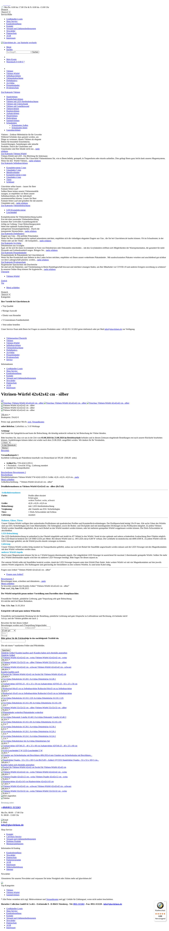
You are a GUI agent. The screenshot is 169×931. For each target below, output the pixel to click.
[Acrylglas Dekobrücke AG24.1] (15, 736)
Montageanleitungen (14, 844)
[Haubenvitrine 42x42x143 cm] (15, 781)
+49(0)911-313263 (11, 807)
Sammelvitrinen (12, 120)
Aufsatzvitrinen (12, 113)
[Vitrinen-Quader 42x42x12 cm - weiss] (18, 777)
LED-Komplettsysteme (16, 210)
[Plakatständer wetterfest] (12, 712)
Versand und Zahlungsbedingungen (21, 28)
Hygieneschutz (12, 357)
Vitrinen (9, 340)
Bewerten (5, 450)
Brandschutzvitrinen (14, 99)
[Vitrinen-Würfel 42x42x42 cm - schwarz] (19, 667)
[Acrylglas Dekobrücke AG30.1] (15, 727)
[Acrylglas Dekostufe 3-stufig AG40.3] (18, 717)
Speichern (6, 650)
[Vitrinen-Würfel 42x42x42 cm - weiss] (18, 657)
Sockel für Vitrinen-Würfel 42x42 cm (50, 674)
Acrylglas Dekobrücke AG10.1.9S (46, 703)
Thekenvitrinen (12, 108)
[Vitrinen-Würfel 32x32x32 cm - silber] (18, 662)
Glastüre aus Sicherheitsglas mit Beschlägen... (73, 755)
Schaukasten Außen (20, 125)
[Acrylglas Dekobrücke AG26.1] (15, 731)
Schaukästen (11, 123)
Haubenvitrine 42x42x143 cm (41, 781)
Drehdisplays (11, 350)
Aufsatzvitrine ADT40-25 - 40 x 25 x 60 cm (58, 746)
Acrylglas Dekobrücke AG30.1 (43, 727)
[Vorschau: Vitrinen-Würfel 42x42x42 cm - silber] (22, 403)
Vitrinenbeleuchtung (14, 348)
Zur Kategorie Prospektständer (14, 253)
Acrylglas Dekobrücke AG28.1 (43, 679)
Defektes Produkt (13, 841)
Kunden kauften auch (24, 653)
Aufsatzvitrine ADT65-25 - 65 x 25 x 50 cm (58, 684)
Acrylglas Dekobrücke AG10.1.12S (49, 698)
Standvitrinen (11, 97)
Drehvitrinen (11, 118)
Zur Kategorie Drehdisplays (12, 233)
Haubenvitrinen (12, 111)
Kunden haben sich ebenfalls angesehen (50, 653)
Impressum (10, 38)
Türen (8, 179)
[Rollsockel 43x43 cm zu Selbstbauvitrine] (19, 693)
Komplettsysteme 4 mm (16, 175)
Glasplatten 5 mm (13, 170)
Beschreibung (7, 472)
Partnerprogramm (13, 860)
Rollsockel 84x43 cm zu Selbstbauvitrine (55, 688)
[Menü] (164, 902)
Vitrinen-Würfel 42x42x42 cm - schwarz (54, 667)
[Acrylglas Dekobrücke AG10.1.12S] (17, 698)
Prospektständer (13, 355)
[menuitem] (87, 19)
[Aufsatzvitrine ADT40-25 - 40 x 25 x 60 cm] (20, 746)
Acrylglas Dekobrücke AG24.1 (43, 736)
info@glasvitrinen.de (113, 329)
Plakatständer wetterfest (33, 712)
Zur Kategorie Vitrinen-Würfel (14, 153)
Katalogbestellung (13, 24)
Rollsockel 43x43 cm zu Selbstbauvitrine (55, 693)
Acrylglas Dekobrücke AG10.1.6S (46, 722)
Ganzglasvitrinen (13, 130)
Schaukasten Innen (19, 128)
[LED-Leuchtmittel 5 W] (12, 750)
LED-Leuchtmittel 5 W (33, 750)
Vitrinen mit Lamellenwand (17, 106)
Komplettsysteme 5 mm (16, 168)
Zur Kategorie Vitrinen (10, 92)
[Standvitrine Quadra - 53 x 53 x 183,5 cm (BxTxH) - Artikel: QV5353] (32, 760)
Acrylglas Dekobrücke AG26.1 (43, 731)
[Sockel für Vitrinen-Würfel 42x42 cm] (18, 674)
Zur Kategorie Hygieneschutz (13, 262)
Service (9, 359)
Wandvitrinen (12, 116)
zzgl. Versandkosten (36, 422)
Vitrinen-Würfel (13, 343)
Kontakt (9, 26)
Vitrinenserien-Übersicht (16, 338)
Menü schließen (13, 287)
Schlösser (10, 182)
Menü (8, 47)
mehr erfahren (35, 161)
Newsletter (10, 31)
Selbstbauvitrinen (13, 345)
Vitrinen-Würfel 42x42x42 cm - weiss (51, 657)
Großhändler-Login (14, 19)
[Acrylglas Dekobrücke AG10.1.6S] (16, 722)
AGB (8, 36)
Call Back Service (13, 836)
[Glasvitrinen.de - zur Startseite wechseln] (19, 42)
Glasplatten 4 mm (13, 177)
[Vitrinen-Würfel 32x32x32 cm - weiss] (18, 791)
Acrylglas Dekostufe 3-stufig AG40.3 (50, 717)
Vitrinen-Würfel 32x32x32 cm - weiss (51, 791)
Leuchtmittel (11, 212)
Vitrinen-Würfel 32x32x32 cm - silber (51, 662)
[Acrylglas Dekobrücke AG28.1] (15, 679)
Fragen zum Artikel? (14, 574)
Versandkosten (52, 899)
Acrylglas (10, 352)
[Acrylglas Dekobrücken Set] (14, 741)
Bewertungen (19, 472)
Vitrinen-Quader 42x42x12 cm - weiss (52, 777)
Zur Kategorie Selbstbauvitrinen (14, 163)
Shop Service (11, 21)
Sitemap (9, 869)
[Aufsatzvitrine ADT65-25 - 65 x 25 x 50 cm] (20, 684)
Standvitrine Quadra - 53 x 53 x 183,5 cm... (81, 760)
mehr (76, 477)
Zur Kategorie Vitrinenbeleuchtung (15, 205)
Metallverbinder (13, 172)
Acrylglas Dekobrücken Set (38, 741)
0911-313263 (78, 904)
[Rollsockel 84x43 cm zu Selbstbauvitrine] (19, 688)
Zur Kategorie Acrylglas (11, 243)
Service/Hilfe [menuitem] (18, 26)
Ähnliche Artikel (8, 653)
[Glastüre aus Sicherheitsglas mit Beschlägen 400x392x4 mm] (27, 755)
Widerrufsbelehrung (14, 867)
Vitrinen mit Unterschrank (17, 104)
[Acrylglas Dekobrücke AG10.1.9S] (16, 703)
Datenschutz (11, 33)
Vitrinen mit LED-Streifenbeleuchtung (22, 101)
